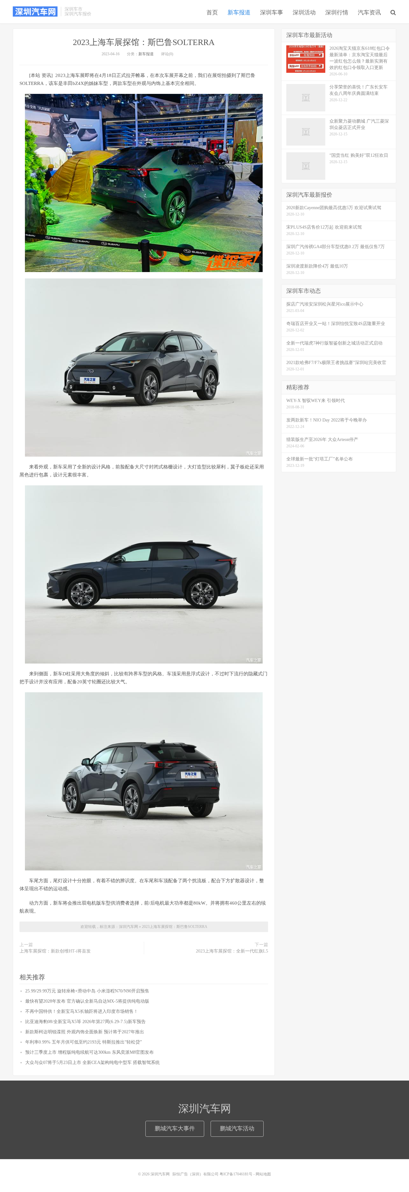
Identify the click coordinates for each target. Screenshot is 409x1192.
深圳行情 (336, 12)
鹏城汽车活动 (237, 1128)
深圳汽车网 (35, 11)
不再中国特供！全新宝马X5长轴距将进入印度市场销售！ (81, 1011)
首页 (212, 12)
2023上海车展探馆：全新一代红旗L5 (232, 951)
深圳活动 (304, 12)
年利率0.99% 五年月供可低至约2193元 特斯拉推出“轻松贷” (83, 1042)
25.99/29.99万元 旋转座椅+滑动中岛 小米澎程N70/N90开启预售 (87, 991)
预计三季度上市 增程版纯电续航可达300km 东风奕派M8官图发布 (89, 1052)
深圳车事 (271, 12)
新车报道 (239, 12)
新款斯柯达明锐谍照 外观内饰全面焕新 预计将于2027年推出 (84, 1031)
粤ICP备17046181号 (236, 1174)
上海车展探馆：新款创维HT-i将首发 (55, 951)
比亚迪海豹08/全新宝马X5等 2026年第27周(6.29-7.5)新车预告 (85, 1021)
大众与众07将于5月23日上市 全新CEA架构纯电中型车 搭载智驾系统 (92, 1062)
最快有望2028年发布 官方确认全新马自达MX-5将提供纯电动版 (87, 1001)
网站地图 (263, 1174)
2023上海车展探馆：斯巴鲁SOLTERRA (144, 42)
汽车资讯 (369, 12)
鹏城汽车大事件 (175, 1128)
